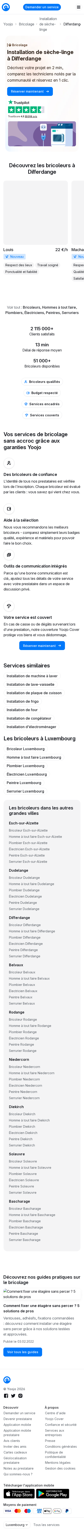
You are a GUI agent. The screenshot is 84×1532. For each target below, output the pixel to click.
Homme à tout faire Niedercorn (31, 1073)
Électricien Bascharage (26, 1227)
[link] (35, 228)
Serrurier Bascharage (25, 1240)
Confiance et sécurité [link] (61, 1425)
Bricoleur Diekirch (22, 1114)
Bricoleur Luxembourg (26, 749)
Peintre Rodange (21, 1044)
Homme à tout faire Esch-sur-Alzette (35, 836)
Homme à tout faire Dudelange (31, 884)
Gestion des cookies (60, 1468)
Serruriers (70, 312)
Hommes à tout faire (59, 307)
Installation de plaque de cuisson (34, 693)
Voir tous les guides (22, 1352)
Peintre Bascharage (23, 1233)
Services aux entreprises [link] (54, 1433)
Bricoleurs (31, 307)
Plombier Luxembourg (25, 766)
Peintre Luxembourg (24, 782)
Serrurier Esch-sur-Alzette (28, 861)
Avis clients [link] (12, 1441)
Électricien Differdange (26, 944)
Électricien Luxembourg (27, 774)
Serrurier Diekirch (22, 1145)
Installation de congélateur (29, 718)
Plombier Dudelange (24, 890)
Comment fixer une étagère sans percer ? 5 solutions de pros (41, 1308)
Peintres (53, 312)
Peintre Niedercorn (23, 1092)
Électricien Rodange (24, 1038)
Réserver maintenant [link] (28, 91)
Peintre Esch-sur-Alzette (27, 855)
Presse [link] (50, 1441)
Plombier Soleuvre (23, 1174)
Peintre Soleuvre (21, 1186)
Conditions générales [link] (61, 1446)
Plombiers (13, 312)
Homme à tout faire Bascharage (32, 1215)
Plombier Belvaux (22, 985)
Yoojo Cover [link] (54, 1419)
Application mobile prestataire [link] (17, 1433)
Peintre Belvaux (20, 997)
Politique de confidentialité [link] (55, 1454)
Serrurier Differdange (24, 956)
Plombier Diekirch (22, 1126)
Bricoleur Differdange (25, 925)
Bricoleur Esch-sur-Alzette (28, 830)
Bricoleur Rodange (23, 1019)
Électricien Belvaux (23, 991)
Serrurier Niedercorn (24, 1098)
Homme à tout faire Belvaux (29, 978)
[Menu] (78, 7)
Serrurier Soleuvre (23, 1192)
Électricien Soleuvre (24, 1180)
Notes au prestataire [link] (19, 1468)
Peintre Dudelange (23, 902)
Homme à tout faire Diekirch (29, 1120)
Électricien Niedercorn (25, 1085)
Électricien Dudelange (25, 896)
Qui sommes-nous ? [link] (18, 1474)
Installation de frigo (23, 701)
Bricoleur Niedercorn (24, 1067)
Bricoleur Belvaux (22, 972)
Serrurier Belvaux (22, 1003)
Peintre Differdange (23, 950)
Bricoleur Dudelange (24, 878)
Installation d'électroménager (31, 727)
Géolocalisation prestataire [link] (15, 1460)
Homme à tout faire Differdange (32, 931)
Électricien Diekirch (23, 1133)
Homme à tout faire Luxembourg (34, 757)
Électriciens (34, 312)
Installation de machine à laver (32, 676)
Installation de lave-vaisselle (30, 684)
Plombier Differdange (25, 937)
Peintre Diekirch (20, 1139)
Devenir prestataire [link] (18, 1419)
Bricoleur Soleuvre (23, 1161)
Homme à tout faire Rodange (30, 1026)
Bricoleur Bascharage (25, 1208)
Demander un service (42, 7)
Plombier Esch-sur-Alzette (28, 843)
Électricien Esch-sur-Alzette (29, 849)
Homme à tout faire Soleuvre (30, 1167)
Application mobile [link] (17, 1425)
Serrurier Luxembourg (25, 791)
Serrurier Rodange (23, 1051)
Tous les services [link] (46, 1525)
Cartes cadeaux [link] (15, 1452)
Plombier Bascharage (25, 1221)
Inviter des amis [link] (15, 1446)
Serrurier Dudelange (24, 909)
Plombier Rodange (23, 1032)
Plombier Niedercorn (24, 1079)
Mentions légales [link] (58, 1462)
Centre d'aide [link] (55, 1413)
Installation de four (22, 710)
